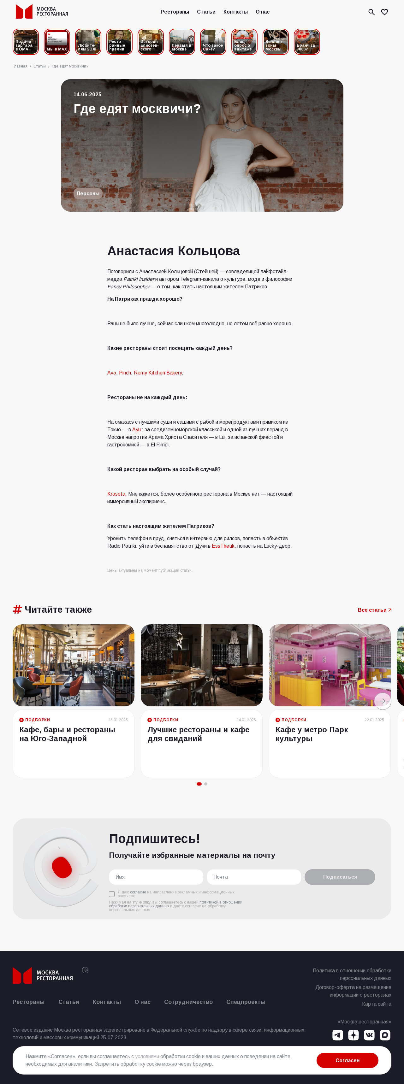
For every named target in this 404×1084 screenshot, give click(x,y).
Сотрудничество (188, 1002)
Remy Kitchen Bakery (158, 372)
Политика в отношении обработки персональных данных (352, 974)
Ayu (136, 429)
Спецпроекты (245, 1002)
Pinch (125, 372)
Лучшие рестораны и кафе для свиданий (198, 734)
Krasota (116, 494)
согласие (138, 892)
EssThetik (223, 546)
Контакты (235, 12)
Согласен (347, 1060)
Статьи (206, 12)
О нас (263, 12)
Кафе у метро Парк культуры (312, 734)
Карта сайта (376, 1004)
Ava (111, 372)
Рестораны (175, 12)
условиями (147, 1056)
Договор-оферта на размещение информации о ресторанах (353, 991)
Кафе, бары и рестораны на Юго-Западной (67, 734)
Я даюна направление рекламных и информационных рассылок (176, 894)
